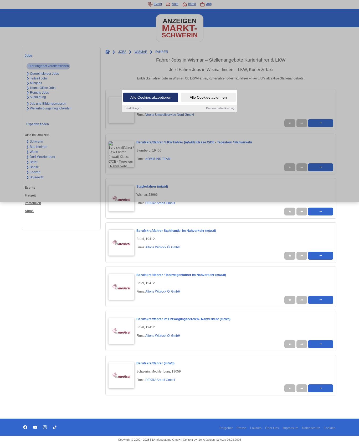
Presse (242, 428)
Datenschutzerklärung (220, 108)
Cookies (329, 428)
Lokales (255, 428)
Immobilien (33, 203)
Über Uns (272, 428)
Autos (29, 211)
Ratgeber (226, 428)
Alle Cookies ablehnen (208, 97)
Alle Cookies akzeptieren (150, 97)
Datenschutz (311, 428)
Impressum (290, 428)
